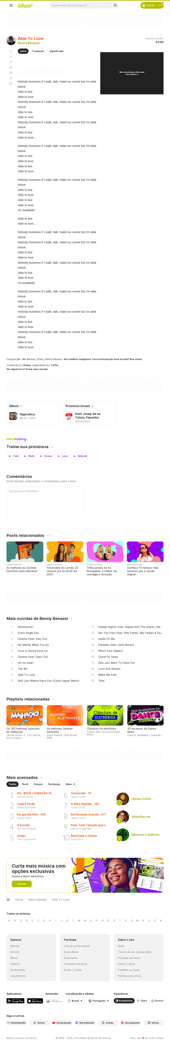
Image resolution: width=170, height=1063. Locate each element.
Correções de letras (75, 963)
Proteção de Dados (129, 958)
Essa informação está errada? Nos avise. (117, 359)
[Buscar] (115, 5)
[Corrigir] (10, 78)
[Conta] (160, 5)
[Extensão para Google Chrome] (54, 1000)
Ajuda (121, 946)
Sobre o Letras (126, 963)
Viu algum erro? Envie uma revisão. (27, 369)
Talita (54, 365)
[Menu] (11, 5)
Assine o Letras (73, 969)
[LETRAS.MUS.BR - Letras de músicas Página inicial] (25, 5)
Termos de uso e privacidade (135, 952)
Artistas (14, 952)
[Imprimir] (10, 72)
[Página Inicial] (8, 899)
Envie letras (71, 958)
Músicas (15, 946)
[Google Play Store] (15, 1000)
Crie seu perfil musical (76, 946)
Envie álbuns (71, 952)
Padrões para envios (129, 975)
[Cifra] (10, 67)
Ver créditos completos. (78, 359)
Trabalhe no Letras (129, 969)
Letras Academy (85, 439)
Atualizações (17, 969)
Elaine (27, 365)
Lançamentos (18, 975)
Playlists (15, 963)
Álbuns (14, 958)
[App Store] (35, 1000)
